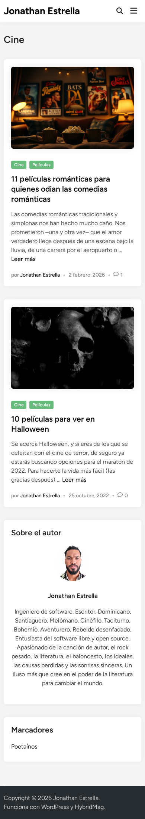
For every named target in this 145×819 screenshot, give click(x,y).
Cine (19, 164)
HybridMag (89, 806)
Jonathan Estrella (42, 11)
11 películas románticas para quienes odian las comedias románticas (60, 189)
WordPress (55, 806)
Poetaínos (24, 746)
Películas (41, 164)
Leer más (23, 258)
